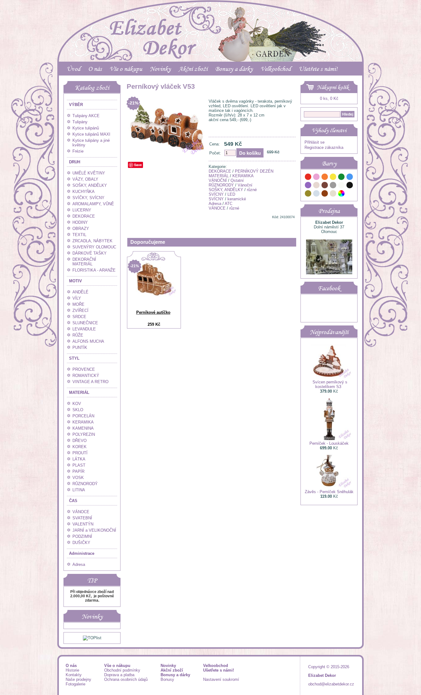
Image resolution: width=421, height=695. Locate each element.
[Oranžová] (325, 177)
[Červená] (308, 177)
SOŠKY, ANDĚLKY (89, 185)
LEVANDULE (84, 329)
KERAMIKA (83, 422)
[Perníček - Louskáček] (329, 438)
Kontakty (74, 675)
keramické (236, 199)
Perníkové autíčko (153, 312)
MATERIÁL (79, 392)
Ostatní (237, 180)
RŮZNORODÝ (85, 483)
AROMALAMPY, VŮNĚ (93, 204)
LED (231, 194)
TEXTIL (79, 234)
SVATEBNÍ (82, 518)
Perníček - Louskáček (329, 443)
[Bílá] (341, 186)
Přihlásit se (315, 142)
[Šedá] (333, 186)
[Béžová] (316, 186)
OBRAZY (80, 228)
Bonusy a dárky (234, 69)
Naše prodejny (78, 679)
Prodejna (329, 211)
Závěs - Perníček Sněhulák (329, 491)
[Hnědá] (325, 186)
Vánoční (245, 185)
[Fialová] (308, 186)
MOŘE (78, 304)
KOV (76, 403)
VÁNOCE (80, 511)
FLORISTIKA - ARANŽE (94, 270)
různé (252, 189)
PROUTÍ (80, 453)
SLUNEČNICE (85, 323)
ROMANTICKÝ (85, 375)
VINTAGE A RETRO (90, 381)
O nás (95, 69)
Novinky (160, 69)
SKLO (77, 409)
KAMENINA (83, 428)
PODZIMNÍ (82, 536)
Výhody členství (329, 130)
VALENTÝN (82, 524)
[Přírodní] (333, 194)
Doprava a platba (119, 675)
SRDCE (79, 316)
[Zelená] (341, 177)
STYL (74, 358)
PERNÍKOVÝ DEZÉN (254, 171)
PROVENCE (83, 369)
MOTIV (75, 281)
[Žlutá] (333, 177)
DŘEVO (79, 440)
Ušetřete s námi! (318, 69)
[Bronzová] (325, 194)
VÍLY (76, 298)
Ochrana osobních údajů (126, 679)
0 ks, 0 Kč (329, 98)
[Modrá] (350, 177)
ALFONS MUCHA (88, 341)
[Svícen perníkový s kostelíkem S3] (329, 377)
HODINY (80, 222)
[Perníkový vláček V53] (166, 155)
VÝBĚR (76, 104)
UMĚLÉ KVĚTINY (88, 173)
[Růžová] (316, 177)
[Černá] (350, 186)
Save (138, 164)
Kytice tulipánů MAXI (91, 134)
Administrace (81, 553)
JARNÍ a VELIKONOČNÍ (94, 530)
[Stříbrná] (316, 194)
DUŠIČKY (81, 542)
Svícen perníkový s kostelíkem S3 (330, 384)
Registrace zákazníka (324, 147)
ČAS (73, 500)
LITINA (78, 490)
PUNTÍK (79, 347)
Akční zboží (192, 69)
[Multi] (341, 194)
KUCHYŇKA (83, 191)
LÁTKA (78, 459)
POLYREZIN (83, 434)
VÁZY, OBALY (85, 179)
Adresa (78, 564)
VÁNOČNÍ (218, 180)
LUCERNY (81, 210)
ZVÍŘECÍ (80, 310)
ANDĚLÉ (80, 292)
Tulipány (80, 122)
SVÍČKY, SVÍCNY (88, 197)
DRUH (74, 162)
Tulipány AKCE (86, 115)
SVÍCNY (216, 194)
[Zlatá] (308, 194)
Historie (72, 670)
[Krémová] (350, 194)
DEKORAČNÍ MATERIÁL (84, 261)
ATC (228, 203)
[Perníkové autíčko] (154, 295)
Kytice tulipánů (85, 128)
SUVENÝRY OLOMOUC (94, 247)
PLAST (78, 465)
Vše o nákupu (125, 69)
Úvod (73, 69)
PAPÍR (78, 471)
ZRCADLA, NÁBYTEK (92, 241)
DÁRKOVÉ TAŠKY (89, 253)
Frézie (78, 151)
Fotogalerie (75, 684)
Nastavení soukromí (221, 679)
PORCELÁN (83, 416)
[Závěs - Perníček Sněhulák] (329, 487)
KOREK (79, 446)
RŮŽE (77, 335)
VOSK (78, 477)
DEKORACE (83, 216)
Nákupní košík (333, 87)
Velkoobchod (275, 69)
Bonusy (167, 679)
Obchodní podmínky (122, 670)
